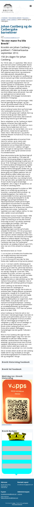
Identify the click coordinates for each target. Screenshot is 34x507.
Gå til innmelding (6, 424)
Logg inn (19, 494)
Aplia (14, 503)
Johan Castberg (11, 19)
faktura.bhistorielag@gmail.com (9, 498)
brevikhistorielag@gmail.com (11, 37)
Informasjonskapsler (17, 504)
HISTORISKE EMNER (15, 18)
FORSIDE (4, 18)
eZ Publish (25, 503)
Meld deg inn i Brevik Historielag (12, 377)
